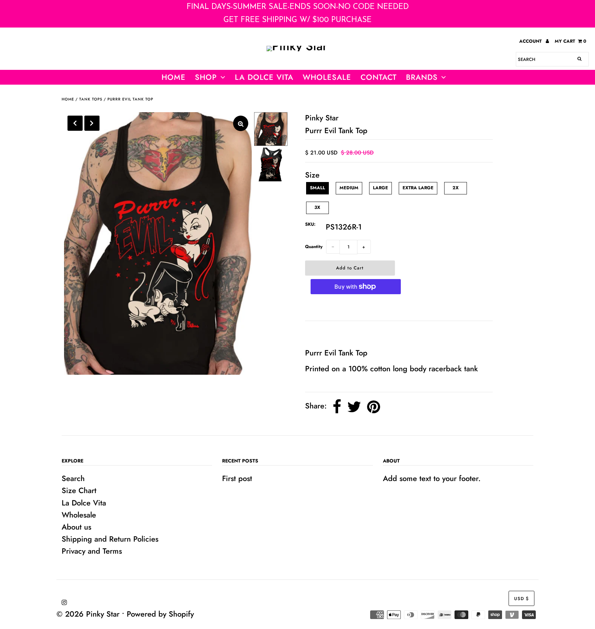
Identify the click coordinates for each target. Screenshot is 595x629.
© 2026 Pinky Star (87, 613)
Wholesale (79, 514)
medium (349, 187)
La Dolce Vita (264, 77)
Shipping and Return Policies (110, 538)
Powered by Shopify (160, 613)
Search (73, 478)
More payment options (355, 307)
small (317, 187)
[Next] (92, 123)
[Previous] (75, 123)
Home (173, 77)
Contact (379, 77)
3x (317, 207)
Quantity (314, 246)
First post (237, 478)
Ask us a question (338, 333)
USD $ (521, 598)
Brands (422, 77)
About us (76, 526)
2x (455, 187)
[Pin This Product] (373, 407)
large (380, 187)
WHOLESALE (327, 77)
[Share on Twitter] (354, 407)
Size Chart (79, 490)
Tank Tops (90, 99)
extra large (418, 187)
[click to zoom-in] (240, 123)
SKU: (310, 224)
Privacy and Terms (92, 550)
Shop (206, 77)
